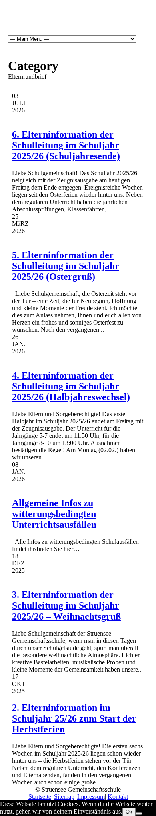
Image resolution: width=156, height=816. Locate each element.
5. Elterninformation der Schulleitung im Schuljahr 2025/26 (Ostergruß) (65, 266)
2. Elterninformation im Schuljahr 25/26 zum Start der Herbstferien (74, 718)
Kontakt (118, 796)
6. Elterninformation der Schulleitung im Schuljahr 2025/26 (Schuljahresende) (66, 145)
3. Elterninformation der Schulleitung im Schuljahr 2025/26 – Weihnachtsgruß (66, 605)
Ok (129, 812)
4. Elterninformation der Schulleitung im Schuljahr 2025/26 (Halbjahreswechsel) (71, 386)
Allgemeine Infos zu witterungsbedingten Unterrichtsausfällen (54, 514)
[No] (139, 813)
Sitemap (64, 796)
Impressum (91, 796)
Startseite (39, 796)
